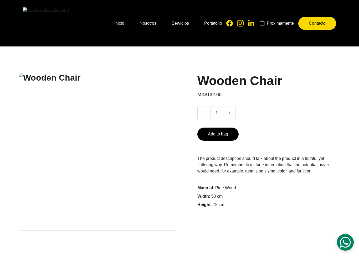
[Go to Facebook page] (231, 23)
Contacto (317, 23)
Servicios (180, 23)
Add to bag (218, 134)
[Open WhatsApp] (345, 242)
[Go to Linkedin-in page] (251, 23)
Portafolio (213, 23)
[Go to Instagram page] (242, 23)
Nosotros (148, 23)
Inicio (119, 23)
